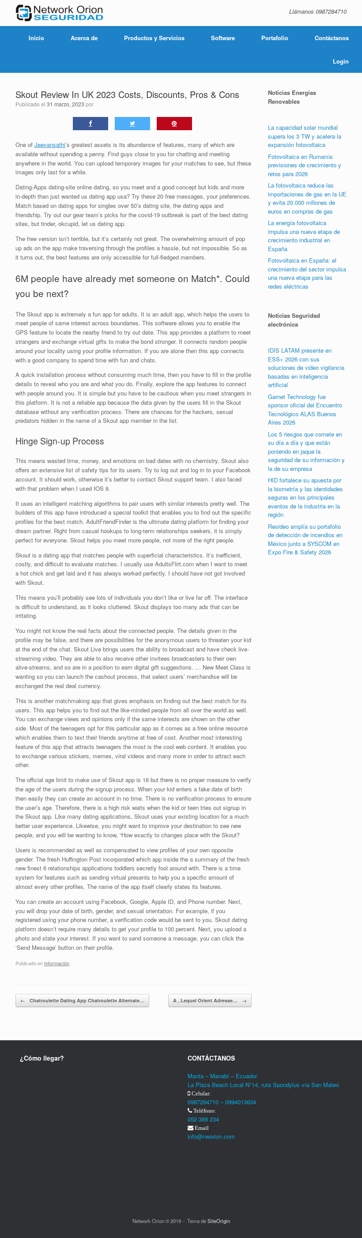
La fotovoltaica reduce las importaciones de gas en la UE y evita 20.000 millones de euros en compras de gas (307, 198)
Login (341, 61)
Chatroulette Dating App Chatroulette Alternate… (82, 1000)
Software (223, 38)
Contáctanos (332, 38)
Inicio (36, 38)
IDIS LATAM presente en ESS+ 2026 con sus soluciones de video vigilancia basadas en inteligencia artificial (306, 367)
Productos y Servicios (154, 38)
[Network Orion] (59, 13)
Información (56, 963)
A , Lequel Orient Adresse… (210, 1000)
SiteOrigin (218, 1220)
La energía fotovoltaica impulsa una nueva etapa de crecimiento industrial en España (304, 235)
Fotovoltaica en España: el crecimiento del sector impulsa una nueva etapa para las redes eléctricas (307, 273)
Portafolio (274, 38)
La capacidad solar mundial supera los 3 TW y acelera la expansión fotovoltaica (304, 136)
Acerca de (84, 38)
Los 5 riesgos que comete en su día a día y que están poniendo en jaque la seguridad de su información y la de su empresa (306, 451)
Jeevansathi (49, 144)
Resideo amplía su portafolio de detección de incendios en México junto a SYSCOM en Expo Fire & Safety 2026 (305, 539)
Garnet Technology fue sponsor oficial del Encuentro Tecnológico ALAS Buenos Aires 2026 (305, 409)
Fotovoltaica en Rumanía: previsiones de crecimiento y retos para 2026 (304, 165)
